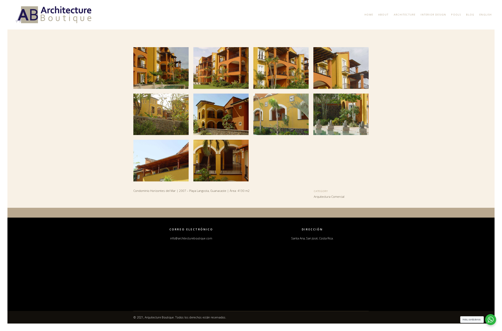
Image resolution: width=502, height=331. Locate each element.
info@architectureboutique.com (191, 238)
